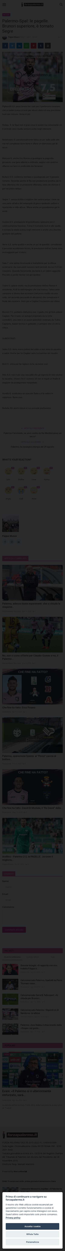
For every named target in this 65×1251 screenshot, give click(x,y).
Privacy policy (13, 1217)
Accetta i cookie (32, 1226)
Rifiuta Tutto (32, 1234)
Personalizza (32, 1242)
